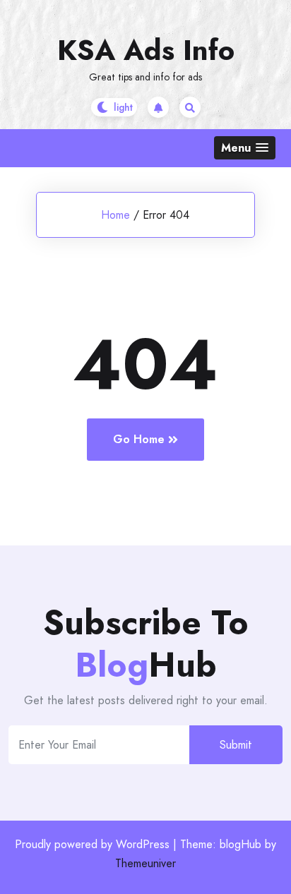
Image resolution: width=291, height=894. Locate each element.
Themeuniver (145, 863)
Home (115, 215)
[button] (244, 147)
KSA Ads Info (145, 50)
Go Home (139, 439)
